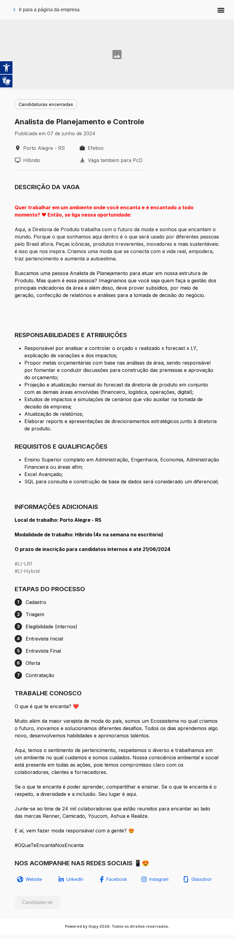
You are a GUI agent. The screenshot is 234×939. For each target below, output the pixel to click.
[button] (221, 10)
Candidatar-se (37, 902)
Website (34, 879)
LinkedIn (74, 879)
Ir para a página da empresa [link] (49, 9)
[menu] (221, 10)
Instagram (158, 879)
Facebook (116, 879)
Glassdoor (201, 879)
